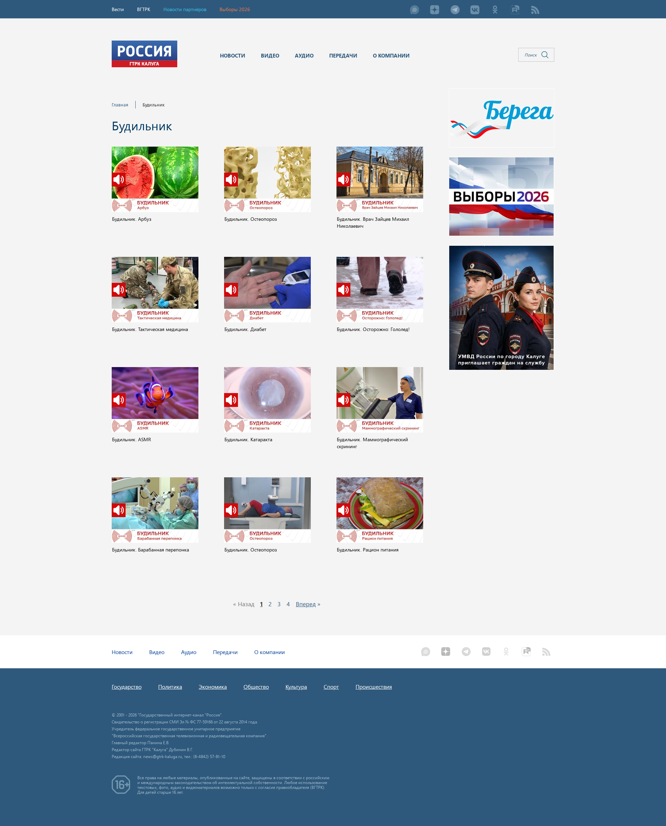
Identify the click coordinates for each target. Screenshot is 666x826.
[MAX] (414, 10)
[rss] (535, 10)
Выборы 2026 (235, 9)
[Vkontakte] (475, 10)
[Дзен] (435, 10)
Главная (120, 104)
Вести (118, 9)
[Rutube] (515, 10)
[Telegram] (455, 10)
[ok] (495, 10)
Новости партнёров (184, 9)
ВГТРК (143, 9)
